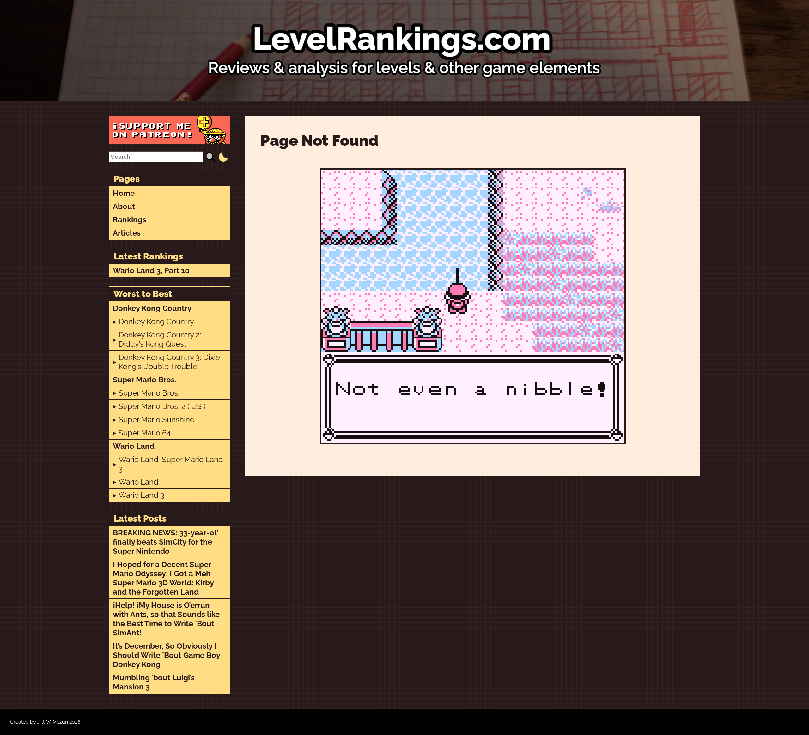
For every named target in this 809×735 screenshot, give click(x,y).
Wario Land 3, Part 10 (151, 270)
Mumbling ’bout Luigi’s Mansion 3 (154, 682)
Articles (127, 233)
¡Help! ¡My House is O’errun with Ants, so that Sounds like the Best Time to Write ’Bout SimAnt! (166, 619)
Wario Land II (141, 481)
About (124, 206)
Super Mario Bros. (144, 379)
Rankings (129, 219)
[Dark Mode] (223, 157)
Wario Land (134, 446)
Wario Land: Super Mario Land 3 (171, 464)
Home (124, 193)
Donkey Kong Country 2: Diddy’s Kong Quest (160, 339)
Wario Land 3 (141, 495)
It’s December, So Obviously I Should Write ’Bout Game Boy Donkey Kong (166, 655)
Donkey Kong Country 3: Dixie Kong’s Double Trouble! (169, 362)
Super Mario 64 (145, 432)
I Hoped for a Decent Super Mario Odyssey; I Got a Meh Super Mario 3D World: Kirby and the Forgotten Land (163, 578)
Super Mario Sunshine (156, 419)
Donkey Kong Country (152, 308)
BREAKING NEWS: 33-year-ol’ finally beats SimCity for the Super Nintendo (165, 542)
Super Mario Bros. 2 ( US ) (162, 406)
